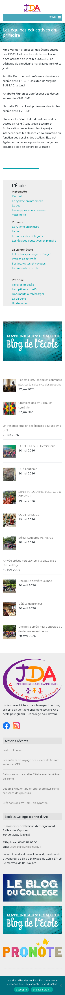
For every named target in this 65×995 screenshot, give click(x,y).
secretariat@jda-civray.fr (26, 847)
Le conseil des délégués (27, 236)
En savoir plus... (41, 989)
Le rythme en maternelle (28, 201)
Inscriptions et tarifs (24, 289)
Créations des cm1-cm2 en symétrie (25, 803)
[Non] (60, 985)
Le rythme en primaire (25, 227)
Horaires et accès (23, 285)
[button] (52, 17)
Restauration (20, 303)
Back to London (12, 750)
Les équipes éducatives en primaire (34, 241)
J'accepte (21, 989)
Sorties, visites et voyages (29, 264)
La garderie (19, 299)
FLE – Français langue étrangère (32, 254)
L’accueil (17, 196)
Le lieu (16, 206)
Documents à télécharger (28, 294)
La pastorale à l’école (25, 268)
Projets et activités (24, 259)
